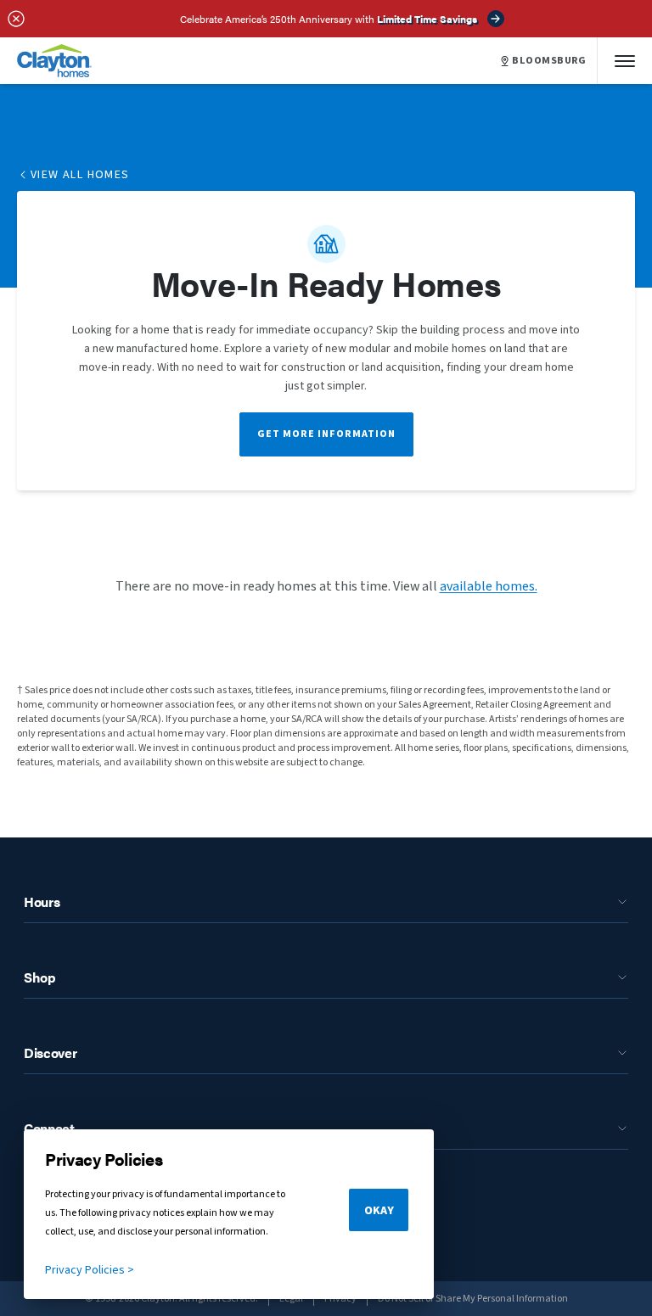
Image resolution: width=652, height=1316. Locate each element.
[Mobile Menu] (625, 60)
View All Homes (80, 174)
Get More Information (326, 434)
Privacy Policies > (89, 1270)
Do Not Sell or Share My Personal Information (473, 1298)
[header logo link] (54, 60)
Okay (379, 1210)
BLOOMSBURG (549, 61)
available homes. (488, 586)
